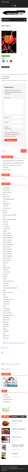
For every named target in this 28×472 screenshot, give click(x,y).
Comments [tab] (14, 416)
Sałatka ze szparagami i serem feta (12, 165)
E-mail (6, 122)
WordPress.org (6, 401)
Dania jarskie (6, 196)
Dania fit (5, 194)
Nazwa (6, 117)
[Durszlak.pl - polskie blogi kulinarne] (5, 369)
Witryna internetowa (7, 127)
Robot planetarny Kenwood (10, 288)
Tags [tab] (22, 416)
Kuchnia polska (7, 247)
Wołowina (5, 322)
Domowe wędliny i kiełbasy (10, 215)
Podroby (5, 276)
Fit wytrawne (6, 226)
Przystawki (6, 285)
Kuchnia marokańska (8, 244)
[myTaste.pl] (4, 347)
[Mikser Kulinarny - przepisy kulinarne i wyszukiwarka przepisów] (5, 409)
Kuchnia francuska (7, 235)
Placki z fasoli (6, 170)
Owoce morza (6, 272)
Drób (4, 217)
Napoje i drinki (6, 267)
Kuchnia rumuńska (7, 249)
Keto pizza (5, 167)
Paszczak (15, 28)
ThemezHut (4, 470)
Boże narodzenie (7, 192)
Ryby (4, 290)
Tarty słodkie (6, 308)
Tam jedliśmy (6, 304)
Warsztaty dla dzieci (8, 315)
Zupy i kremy (6, 335)
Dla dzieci (5, 206)
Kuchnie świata (7, 260)
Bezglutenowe (6, 190)
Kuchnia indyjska (7, 240)
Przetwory (5, 283)
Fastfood (5, 222)
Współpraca (6, 324)
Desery (4, 201)
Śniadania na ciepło (8, 299)
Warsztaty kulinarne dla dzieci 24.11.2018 (13, 163)
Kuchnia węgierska (7, 256)
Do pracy (5, 210)
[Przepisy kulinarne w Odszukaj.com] (10, 364)
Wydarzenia (6, 326)
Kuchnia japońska (7, 242)
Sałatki (4, 294)
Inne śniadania (6, 228)
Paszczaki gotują (13, 467)
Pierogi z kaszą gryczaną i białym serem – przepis (18, 445)
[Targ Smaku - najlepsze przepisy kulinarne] (6, 355)
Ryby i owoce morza (8, 292)
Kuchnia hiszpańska (8, 237)
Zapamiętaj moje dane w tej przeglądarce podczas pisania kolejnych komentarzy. (11, 134)
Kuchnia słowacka (7, 251)
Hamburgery (15, 453)
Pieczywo (5, 274)
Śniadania (5, 297)
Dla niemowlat (6, 208)
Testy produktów (7, 313)
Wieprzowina (6, 319)
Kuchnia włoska (7, 258)
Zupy (4, 333)
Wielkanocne (6, 317)
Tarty (4, 306)
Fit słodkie (5, 224)
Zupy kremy (6, 338)
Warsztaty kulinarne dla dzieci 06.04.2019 (13, 160)
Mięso (4, 265)
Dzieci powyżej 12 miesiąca (10, 219)
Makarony (5, 263)
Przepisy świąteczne (8, 281)
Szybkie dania (6, 301)
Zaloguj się (5, 395)
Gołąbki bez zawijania (17, 421)
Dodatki (5, 212)
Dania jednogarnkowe (8, 199)
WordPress (13, 468)
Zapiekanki (6, 331)
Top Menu (6, 2)
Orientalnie (6, 269)
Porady (4, 278)
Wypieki (5, 329)
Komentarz (7, 97)
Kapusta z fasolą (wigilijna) (18, 429)
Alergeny (3, 178)
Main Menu (6, 19)
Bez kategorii (6, 187)
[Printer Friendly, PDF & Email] (5, 56)
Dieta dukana (6, 203)
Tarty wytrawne (7, 310)
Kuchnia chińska (7, 233)
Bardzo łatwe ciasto (16, 437)
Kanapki (5, 231)
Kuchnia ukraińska (7, 253)
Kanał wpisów (6, 397)
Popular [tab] (5, 416)
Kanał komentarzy (7, 399)
